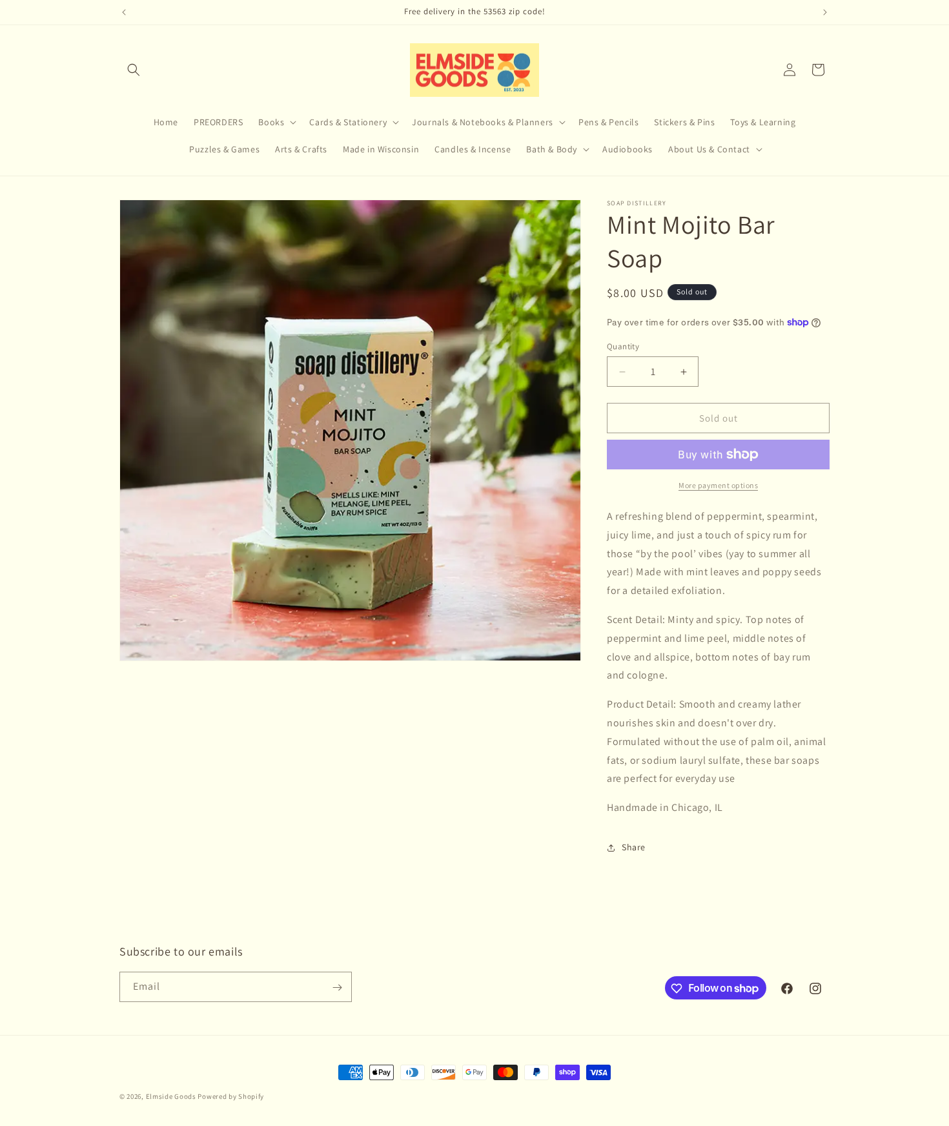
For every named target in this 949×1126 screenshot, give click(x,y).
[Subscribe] (337, 987)
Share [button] (634, 847)
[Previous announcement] (124, 12)
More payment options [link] (718, 485)
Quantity (623, 346)
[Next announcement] (825, 12)
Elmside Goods (172, 1096)
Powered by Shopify (231, 1096)
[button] (133, 70)
